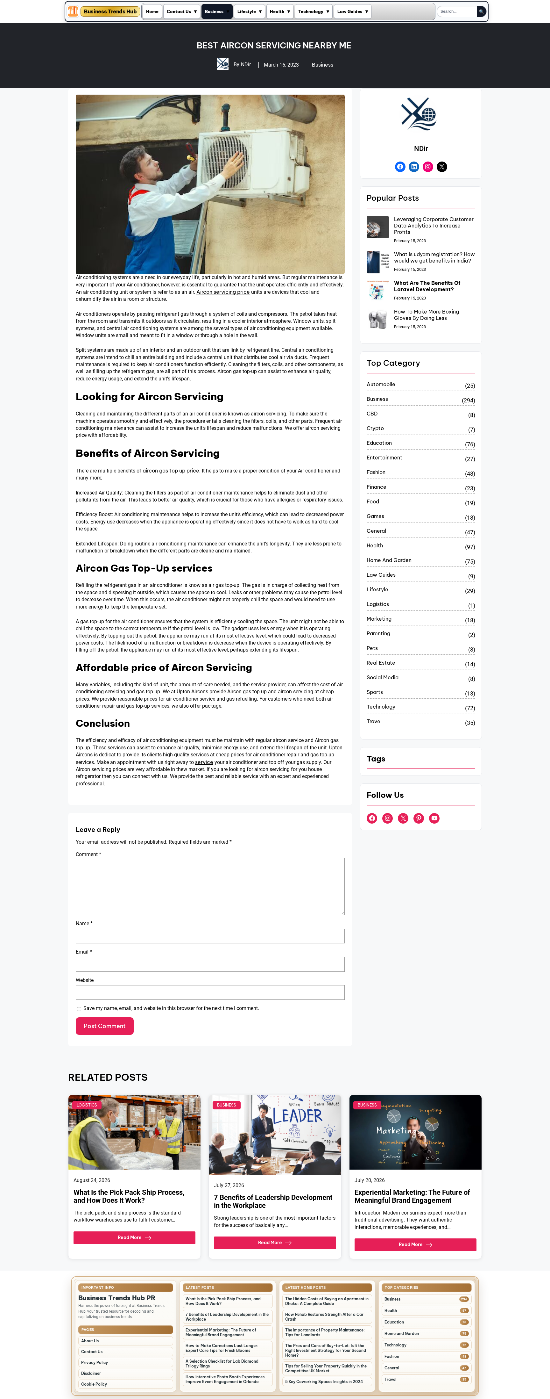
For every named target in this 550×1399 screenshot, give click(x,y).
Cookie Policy (94, 1384)
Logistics (378, 604)
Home (152, 11)
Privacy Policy (94, 1362)
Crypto (375, 428)
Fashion (376, 472)
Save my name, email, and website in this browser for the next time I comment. (171, 1008)
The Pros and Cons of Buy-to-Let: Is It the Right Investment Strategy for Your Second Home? (325, 1350)
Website (85, 980)
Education (379, 443)
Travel (374, 721)
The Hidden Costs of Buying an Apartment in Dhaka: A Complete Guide (327, 1301)
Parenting (378, 633)
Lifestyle (246, 11)
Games (375, 516)
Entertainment (384, 457)
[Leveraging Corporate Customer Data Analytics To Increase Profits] (378, 228)
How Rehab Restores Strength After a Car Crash (324, 1317)
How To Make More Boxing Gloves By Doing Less (426, 314)
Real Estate (381, 663)
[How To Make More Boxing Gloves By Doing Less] (378, 320)
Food (373, 501)
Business (214, 11)
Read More (130, 1237)
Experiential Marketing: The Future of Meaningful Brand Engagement (412, 1196)
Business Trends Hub (110, 11)
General (376, 531)
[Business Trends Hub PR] (73, 11)
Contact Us (179, 11)
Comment (88, 854)
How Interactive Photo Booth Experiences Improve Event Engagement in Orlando (225, 1379)
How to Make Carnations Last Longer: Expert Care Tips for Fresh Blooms (222, 1348)
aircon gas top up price (171, 470)
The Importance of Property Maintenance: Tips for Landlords (325, 1332)
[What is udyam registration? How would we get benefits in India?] (378, 263)
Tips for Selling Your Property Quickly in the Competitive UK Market (326, 1368)
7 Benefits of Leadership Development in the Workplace (273, 1201)
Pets (372, 648)
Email (84, 952)
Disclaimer (91, 1373)
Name (84, 923)
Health (277, 11)
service (204, 762)
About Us (90, 1340)
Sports (375, 692)
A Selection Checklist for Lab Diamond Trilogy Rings (222, 1363)
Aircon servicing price (223, 292)
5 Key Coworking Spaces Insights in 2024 (324, 1381)
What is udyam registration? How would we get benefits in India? (434, 257)
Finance (376, 487)
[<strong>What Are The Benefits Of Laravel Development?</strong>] (378, 291)
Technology (310, 11)
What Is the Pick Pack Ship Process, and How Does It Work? (129, 1196)
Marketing (379, 619)
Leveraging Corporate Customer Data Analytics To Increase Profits (434, 225)
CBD (372, 413)
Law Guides (349, 11)
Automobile (381, 384)
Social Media (382, 677)
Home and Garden (389, 560)
